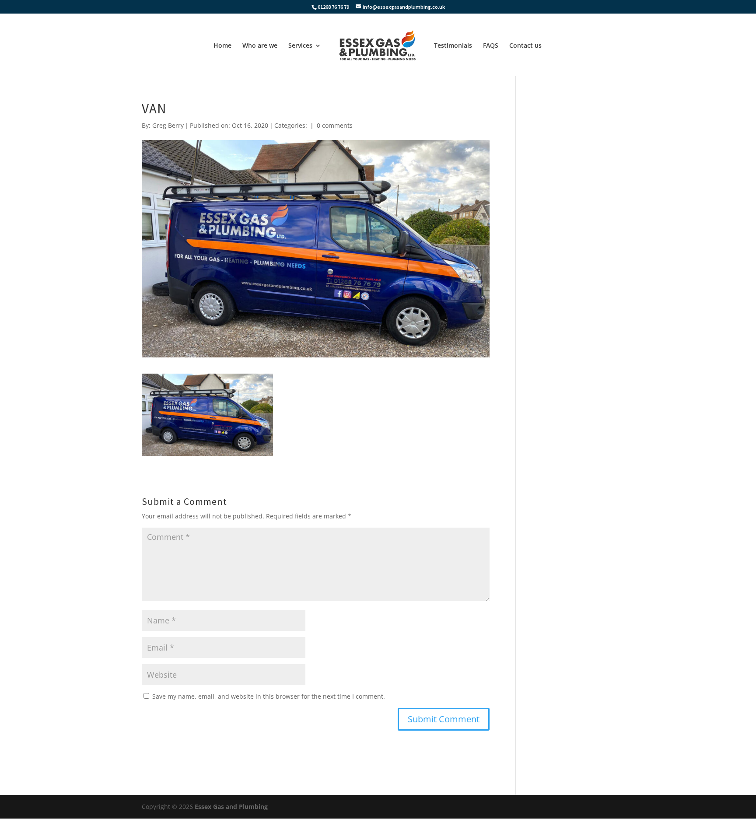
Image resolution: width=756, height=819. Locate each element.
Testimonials (453, 45)
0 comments (335, 125)
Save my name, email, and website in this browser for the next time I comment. (268, 696)
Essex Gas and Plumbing (231, 806)
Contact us (525, 45)
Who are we (259, 45)
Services (300, 45)
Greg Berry (168, 125)
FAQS (490, 45)
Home (222, 45)
